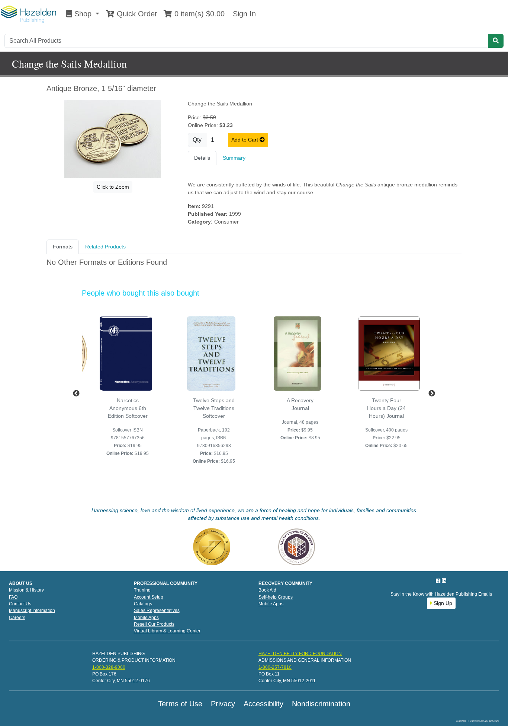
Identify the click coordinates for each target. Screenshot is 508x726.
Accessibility (263, 704)
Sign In (243, 14)
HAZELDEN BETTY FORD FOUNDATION (300, 653)
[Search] (496, 41)
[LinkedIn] (444, 581)
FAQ (13, 597)
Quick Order (136, 14)
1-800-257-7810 (275, 667)
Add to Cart (245, 140)
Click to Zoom (113, 187)
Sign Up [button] (442, 603)
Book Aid (267, 590)
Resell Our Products (154, 624)
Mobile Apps (146, 617)
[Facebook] (439, 581)
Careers (17, 617)
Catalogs (143, 603)
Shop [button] (83, 14)
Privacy (223, 704)
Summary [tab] (234, 158)
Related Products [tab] (105, 247)
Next (431, 393)
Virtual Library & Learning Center (167, 631)
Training (142, 590)
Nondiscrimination (321, 704)
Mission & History (26, 590)
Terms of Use (180, 704)
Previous (76, 393)
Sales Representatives (157, 610)
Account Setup (148, 597)
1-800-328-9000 (108, 667)
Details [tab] (202, 158)
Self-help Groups (275, 597)
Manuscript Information (32, 610)
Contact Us (20, 603)
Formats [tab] (63, 247)
